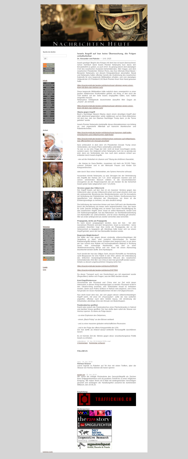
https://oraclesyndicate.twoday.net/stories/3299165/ (97, 266)
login (44, 270)
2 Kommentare (82, 343)
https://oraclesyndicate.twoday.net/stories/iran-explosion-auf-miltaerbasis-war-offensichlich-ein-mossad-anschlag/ (106, 140)
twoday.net (81, 375)
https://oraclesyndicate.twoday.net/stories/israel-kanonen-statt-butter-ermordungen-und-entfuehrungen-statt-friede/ (104, 134)
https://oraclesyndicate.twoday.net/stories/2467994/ (97, 270)
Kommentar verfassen (97, 343)
